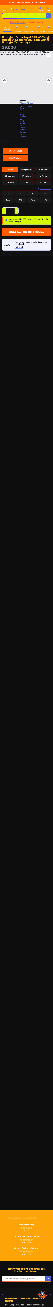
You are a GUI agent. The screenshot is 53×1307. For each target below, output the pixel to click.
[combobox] (24, 15)
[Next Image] (48, 80)
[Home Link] (18, 9)
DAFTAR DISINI (15, 151)
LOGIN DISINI (15, 158)
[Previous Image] (4, 80)
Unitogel (22, 1305)
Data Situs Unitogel (26, 232)
